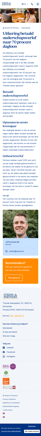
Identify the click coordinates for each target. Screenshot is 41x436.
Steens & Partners (12, 28)
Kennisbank (26, 28)
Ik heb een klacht (10, 332)
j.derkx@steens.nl (16, 251)
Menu (38, 4)
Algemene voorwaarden (11, 403)
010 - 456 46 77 (17, 316)
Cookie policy (7, 410)
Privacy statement (9, 399)
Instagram (11, 356)
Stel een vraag (9, 336)
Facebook (11, 352)
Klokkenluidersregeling (11, 406)
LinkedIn (10, 348)
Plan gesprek (14, 278)
